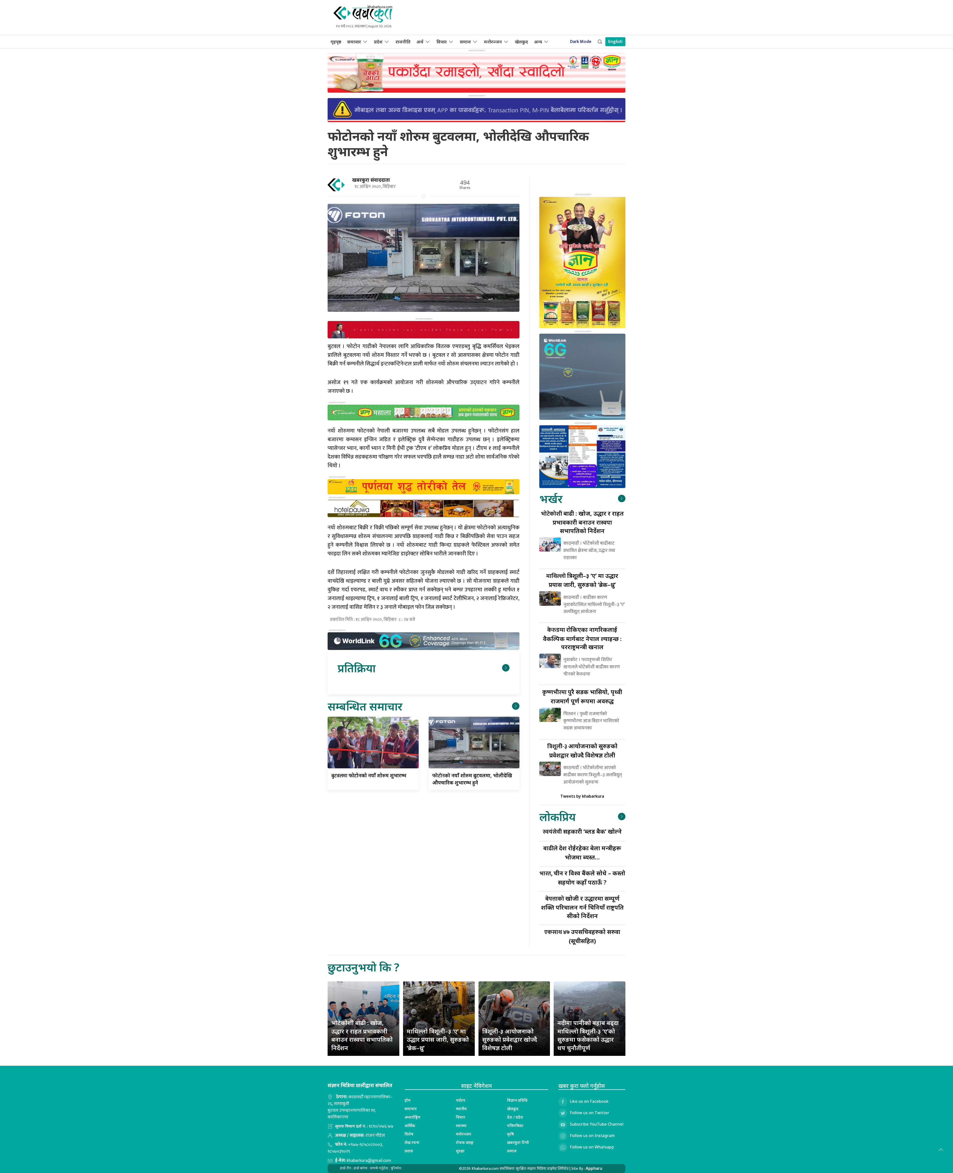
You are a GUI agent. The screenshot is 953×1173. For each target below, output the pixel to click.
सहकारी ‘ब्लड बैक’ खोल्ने (582, 831)
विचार (442, 42)
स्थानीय (461, 1108)
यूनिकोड (396, 1168)
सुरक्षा (460, 1151)
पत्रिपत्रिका (515, 1125)
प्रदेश (378, 42)
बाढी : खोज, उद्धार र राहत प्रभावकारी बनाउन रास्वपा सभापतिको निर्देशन (582, 522)
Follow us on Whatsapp (592, 1147)
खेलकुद (521, 42)
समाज (465, 42)
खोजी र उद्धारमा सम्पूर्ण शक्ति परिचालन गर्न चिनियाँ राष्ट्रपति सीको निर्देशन (582, 907)
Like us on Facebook (589, 1101)
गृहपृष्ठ (336, 42)
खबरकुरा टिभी (518, 1142)
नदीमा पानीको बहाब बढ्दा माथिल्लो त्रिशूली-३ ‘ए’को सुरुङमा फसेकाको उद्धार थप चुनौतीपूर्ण (588, 1035)
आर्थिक (410, 1125)
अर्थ (419, 42)
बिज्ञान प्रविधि (517, 1100)
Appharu (594, 1168)
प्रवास (409, 1151)
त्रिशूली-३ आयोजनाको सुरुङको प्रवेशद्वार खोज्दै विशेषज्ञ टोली (509, 1039)
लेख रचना (412, 1142)
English (615, 41)
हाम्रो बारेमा (361, 1168)
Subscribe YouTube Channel (596, 1124)
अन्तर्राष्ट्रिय (412, 1117)
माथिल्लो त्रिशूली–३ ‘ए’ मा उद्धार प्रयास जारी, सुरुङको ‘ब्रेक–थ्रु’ (438, 1039)
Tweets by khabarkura (582, 796)
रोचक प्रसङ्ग (465, 1142)
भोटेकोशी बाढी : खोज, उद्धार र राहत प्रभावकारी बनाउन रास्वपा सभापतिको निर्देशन (362, 1035)
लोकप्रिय (557, 816)
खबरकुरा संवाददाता (371, 180)
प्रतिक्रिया (356, 668)
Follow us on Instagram (592, 1135)
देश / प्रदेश (515, 1117)
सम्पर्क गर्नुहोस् (379, 1168)
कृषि (510, 1134)
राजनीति (403, 42)
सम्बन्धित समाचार (365, 706)
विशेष (409, 1134)
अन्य (538, 42)
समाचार (354, 42)
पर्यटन (460, 1100)
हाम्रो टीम (345, 1168)
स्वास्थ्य (461, 1125)
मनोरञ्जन (493, 42)
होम (407, 1100)
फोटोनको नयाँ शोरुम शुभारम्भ (368, 775)
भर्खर (550, 498)
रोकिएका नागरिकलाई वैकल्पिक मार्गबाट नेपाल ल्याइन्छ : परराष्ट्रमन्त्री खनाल (582, 638)
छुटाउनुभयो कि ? (363, 967)
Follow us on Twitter (589, 1113)
